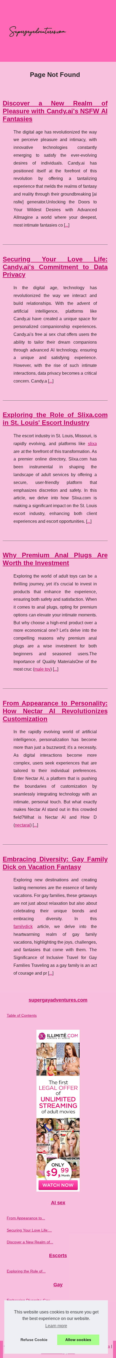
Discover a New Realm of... (30, 1242)
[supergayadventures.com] (58, 31)
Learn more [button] (56, 1325)
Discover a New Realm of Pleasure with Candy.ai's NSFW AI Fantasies (55, 111)
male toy (42, 669)
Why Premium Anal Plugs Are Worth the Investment (55, 559)
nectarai (22, 825)
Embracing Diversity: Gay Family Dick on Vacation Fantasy (55, 863)
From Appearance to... (26, 1218)
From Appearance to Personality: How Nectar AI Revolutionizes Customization (55, 711)
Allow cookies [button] (78, 1339)
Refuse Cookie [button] (34, 1339)
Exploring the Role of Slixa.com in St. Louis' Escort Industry (55, 418)
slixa (92, 443)
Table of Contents (22, 1015)
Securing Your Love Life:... (29, 1230)
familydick (23, 926)
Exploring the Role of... (26, 1271)
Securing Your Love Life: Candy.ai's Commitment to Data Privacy (55, 266)
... (66, 225)
